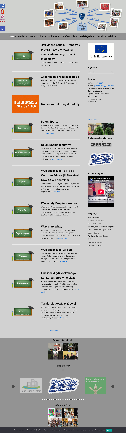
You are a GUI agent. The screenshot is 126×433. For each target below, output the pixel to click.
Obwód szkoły (93, 120)
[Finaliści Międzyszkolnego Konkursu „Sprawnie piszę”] (25, 283)
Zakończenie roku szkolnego (60, 76)
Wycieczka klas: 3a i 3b (56, 249)
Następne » (54, 330)
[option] (31, 385)
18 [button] (72, 399)
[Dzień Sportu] (25, 128)
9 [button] (56, 399)
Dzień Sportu (49, 121)
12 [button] (62, 399)
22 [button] (79, 399)
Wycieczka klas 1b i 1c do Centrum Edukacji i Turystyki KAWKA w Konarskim (60, 175)
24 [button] (83, 399)
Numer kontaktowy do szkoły (60, 104)
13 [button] (63, 399)
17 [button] (71, 399)
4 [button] (48, 399)
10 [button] (58, 399)
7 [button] (53, 399)
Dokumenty (54, 36)
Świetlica (101, 36)
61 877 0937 (98, 83)
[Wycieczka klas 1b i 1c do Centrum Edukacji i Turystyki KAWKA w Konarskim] (25, 181)
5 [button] (49, 399)
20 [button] (76, 399)
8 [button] (55, 399)
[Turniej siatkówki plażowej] (25, 311)
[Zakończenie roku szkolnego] (25, 81)
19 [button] (74, 399)
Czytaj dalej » (49, 133)
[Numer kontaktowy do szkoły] (25, 104)
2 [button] (44, 399)
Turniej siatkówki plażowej (58, 303)
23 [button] (81, 399)
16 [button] (69, 399)
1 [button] (42, 399)
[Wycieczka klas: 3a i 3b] (25, 256)
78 (47, 330)
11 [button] (60, 399)
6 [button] (51, 399)
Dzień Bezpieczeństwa (56, 145)
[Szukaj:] (101, 71)
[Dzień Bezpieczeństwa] (25, 152)
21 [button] (78, 399)
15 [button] (67, 399)
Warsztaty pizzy (51, 226)
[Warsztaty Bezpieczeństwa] (25, 209)
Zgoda (109, 430)
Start (11, 36)
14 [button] (65, 399)
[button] (2, 28)
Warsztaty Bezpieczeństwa (59, 203)
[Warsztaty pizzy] (25, 233)
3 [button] (46, 399)
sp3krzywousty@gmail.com (104, 86)
